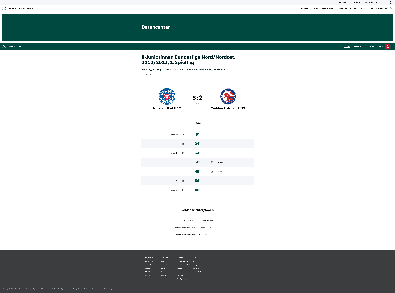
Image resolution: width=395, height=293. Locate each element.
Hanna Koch (203, 235)
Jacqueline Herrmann (206, 220)
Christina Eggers (205, 227)
